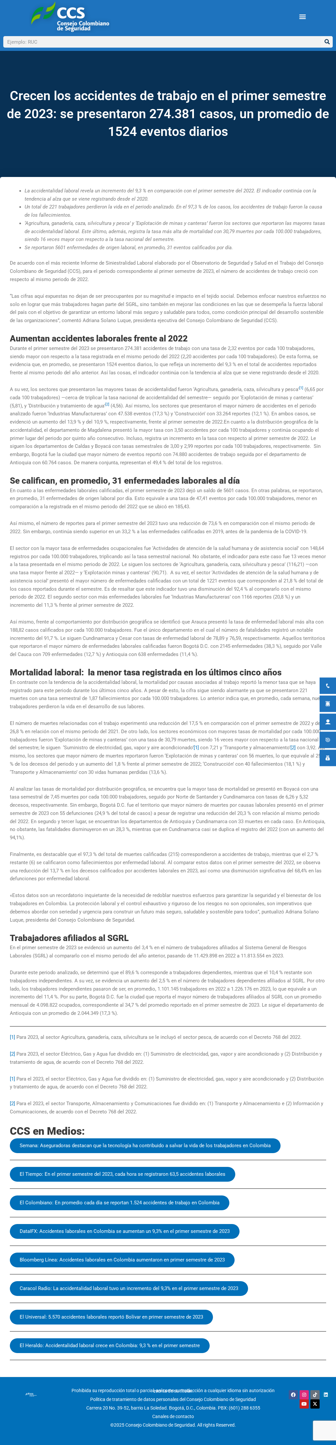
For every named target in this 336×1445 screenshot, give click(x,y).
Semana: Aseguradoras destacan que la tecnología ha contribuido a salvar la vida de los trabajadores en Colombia (145, 1146)
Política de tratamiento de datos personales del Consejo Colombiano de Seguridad (173, 1399)
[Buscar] (327, 42)
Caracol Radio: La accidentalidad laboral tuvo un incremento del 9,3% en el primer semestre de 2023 (129, 1288)
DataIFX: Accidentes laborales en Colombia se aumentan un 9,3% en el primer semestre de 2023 (125, 1231)
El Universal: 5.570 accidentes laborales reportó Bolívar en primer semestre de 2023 (111, 1317)
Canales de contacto (173, 1416)
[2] (293, 748)
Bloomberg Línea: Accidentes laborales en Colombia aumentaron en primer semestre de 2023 (122, 1260)
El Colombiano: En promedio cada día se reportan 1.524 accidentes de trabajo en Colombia (120, 1203)
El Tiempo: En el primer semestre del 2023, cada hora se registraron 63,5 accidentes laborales (122, 1174)
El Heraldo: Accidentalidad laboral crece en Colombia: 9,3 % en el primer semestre (110, 1345)
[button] (302, 16)
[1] (196, 748)
